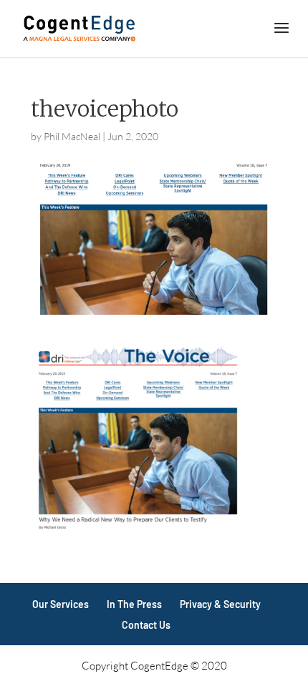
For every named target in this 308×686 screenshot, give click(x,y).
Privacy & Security (220, 604)
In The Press (134, 604)
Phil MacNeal (72, 136)
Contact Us (146, 625)
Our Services (60, 604)
